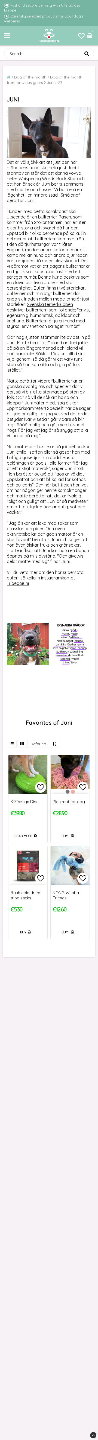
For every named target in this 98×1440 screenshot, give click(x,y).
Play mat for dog (69, 801)
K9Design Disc (24, 801)
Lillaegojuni (18, 583)
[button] (81, 36)
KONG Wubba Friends (66, 895)
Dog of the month (30, 77)
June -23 (54, 82)
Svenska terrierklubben (50, 304)
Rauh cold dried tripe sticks (25, 895)
